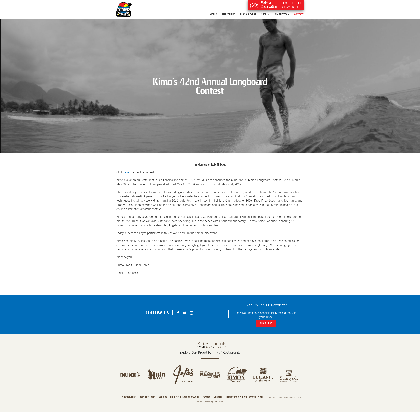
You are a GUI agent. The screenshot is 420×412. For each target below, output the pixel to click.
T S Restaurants (128, 397)
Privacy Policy (233, 397)
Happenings (228, 14)
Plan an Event (248, 14)
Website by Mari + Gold (214, 402)
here (126, 172)
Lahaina (218, 397)
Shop (264, 14)
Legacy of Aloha (190, 397)
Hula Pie (174, 397)
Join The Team (281, 14)
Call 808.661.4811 (253, 397)
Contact (299, 14)
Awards (206, 397)
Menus (213, 14)
